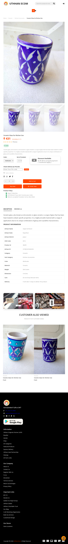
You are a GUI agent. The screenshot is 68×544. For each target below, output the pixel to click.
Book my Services (8, 515)
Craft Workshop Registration (11, 512)
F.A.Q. (5, 475)
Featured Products (8, 446)
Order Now (32, 186)
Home (4, 18)
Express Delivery (8, 449)
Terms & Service (8, 481)
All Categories (7, 444)
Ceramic (10, 18)
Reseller (5, 435)
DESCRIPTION (7, 209)
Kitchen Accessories (20, 18)
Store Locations (7, 526)
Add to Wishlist (10, 173)
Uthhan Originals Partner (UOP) (12, 432)
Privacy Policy (7, 486)
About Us (6, 466)
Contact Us (6, 469)
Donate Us (6, 498)
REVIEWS (18, 209)
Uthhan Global (7, 503)
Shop (4, 441)
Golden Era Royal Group (10, 501)
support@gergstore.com (13, 413)
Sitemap (5, 455)
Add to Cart (32, 181)
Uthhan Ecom (17, 541)
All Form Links (7, 458)
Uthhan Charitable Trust (10, 506)
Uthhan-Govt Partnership (10, 452)
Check (26, 169)
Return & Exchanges (9, 483)
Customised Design (9, 518)
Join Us (5, 495)
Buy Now (12, 186)
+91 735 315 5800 (10, 410)
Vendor (5, 438)
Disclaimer (6, 478)
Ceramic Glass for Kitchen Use (34, 18)
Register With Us (8, 472)
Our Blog (6, 509)
